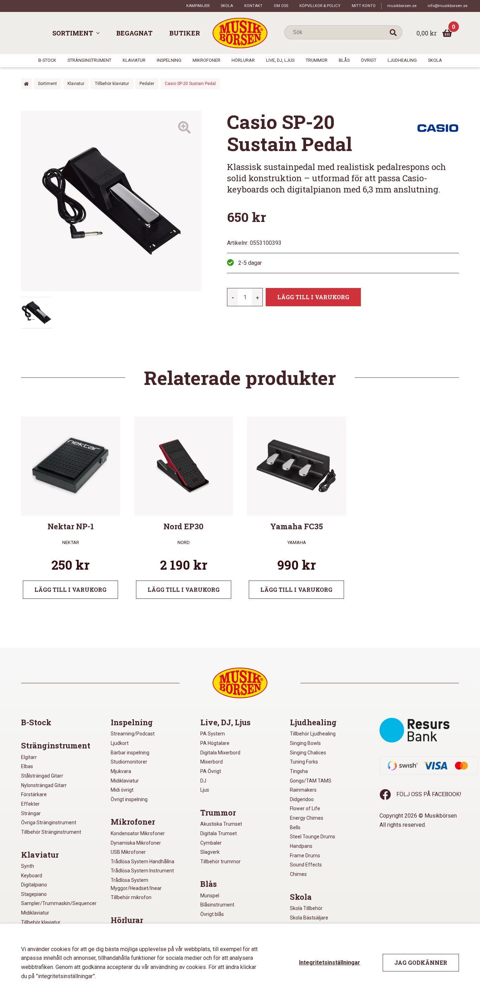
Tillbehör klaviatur (112, 83)
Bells (295, 827)
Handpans (301, 846)
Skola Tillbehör (306, 908)
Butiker (184, 33)
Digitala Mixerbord (220, 752)
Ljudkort (120, 743)
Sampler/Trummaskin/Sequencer (59, 903)
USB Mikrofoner (128, 852)
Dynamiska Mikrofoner (136, 843)
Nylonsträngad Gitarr (44, 785)
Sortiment (72, 33)
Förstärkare (34, 794)
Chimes (298, 874)
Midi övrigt (122, 790)
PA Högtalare (214, 743)
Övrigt (368, 60)
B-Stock (47, 60)
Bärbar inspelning (130, 752)
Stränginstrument (89, 60)
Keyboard (31, 875)
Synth (27, 866)
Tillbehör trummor (220, 861)
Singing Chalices (308, 752)
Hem (26, 83)
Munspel (209, 895)
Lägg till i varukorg (313, 297)
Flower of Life (305, 808)
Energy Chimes (306, 818)
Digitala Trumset (218, 833)
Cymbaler (211, 843)
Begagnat (134, 33)
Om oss (281, 6)
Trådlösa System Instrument (142, 870)
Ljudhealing (402, 60)
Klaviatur (134, 60)
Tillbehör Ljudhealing (313, 733)
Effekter (30, 804)
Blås (344, 60)
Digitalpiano (34, 885)
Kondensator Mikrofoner (138, 833)
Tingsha (299, 771)
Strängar (31, 813)
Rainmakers (303, 790)
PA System (212, 733)
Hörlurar (243, 60)
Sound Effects (306, 864)
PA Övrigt (210, 771)
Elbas (27, 766)
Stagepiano (34, 894)
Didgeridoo (302, 799)
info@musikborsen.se (447, 6)
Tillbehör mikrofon (131, 897)
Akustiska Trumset (221, 824)
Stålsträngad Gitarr (42, 776)
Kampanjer (197, 6)
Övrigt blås (212, 914)
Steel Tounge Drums (312, 836)
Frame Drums (305, 855)
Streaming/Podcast (133, 733)
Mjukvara (121, 771)
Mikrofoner (206, 60)
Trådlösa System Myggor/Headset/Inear (136, 884)
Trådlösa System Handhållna (142, 861)
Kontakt (253, 6)
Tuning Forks (304, 762)
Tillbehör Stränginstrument (51, 832)
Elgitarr (29, 757)
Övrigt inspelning (129, 799)
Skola (227, 6)
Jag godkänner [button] (420, 962)
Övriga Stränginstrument (48, 822)
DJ (203, 781)
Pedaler (147, 83)
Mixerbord (211, 762)
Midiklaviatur (35, 913)
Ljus (204, 790)
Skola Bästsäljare (309, 918)
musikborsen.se (401, 6)
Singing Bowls (305, 743)
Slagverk (210, 852)
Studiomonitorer (129, 762)
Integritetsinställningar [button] (329, 962)
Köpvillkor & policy (319, 6)
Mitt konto (364, 6)
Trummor (316, 60)
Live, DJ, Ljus (280, 60)
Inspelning (169, 60)
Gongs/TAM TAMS (310, 781)
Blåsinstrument (217, 905)
